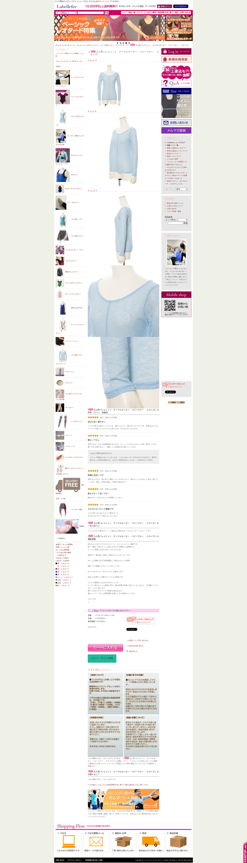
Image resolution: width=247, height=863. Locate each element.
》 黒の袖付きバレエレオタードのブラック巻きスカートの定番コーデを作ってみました (176, 175)
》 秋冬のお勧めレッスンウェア (176, 151)
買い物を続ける (131, 651)
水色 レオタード (64, 580)
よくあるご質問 (150, 12)
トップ (124, 12)
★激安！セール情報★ (64, 544)
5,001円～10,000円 (62, 561)
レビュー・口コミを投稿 (102, 658)
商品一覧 (132, 12)
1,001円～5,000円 (62, 558)
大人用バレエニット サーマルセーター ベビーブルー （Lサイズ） (162, 45)
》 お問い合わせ (170, 208)
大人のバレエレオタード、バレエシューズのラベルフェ (77, 45)
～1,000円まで (61, 555)
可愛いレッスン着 (62, 547)
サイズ (139, 12)
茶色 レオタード (64, 583)
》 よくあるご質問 (171, 159)
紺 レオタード (63, 575)
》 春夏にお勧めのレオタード (175, 148)
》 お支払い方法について (174, 206)
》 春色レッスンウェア (173, 156)
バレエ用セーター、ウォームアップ (114, 45)
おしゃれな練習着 (62, 550)
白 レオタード (63, 566)
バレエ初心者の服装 (63, 553)
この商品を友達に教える (135, 646)
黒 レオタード (63, 564)
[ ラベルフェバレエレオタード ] (154, 860)
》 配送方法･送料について (174, 203)
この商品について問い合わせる (137, 640)
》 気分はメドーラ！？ (173, 153)
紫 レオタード (63, 572)
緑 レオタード (63, 586)
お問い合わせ (185, 12)
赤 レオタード (63, 569)
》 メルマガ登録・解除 (173, 211)
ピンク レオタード (65, 577)
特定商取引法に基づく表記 (168, 12)
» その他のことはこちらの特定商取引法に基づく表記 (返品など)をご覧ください (118, 785)
